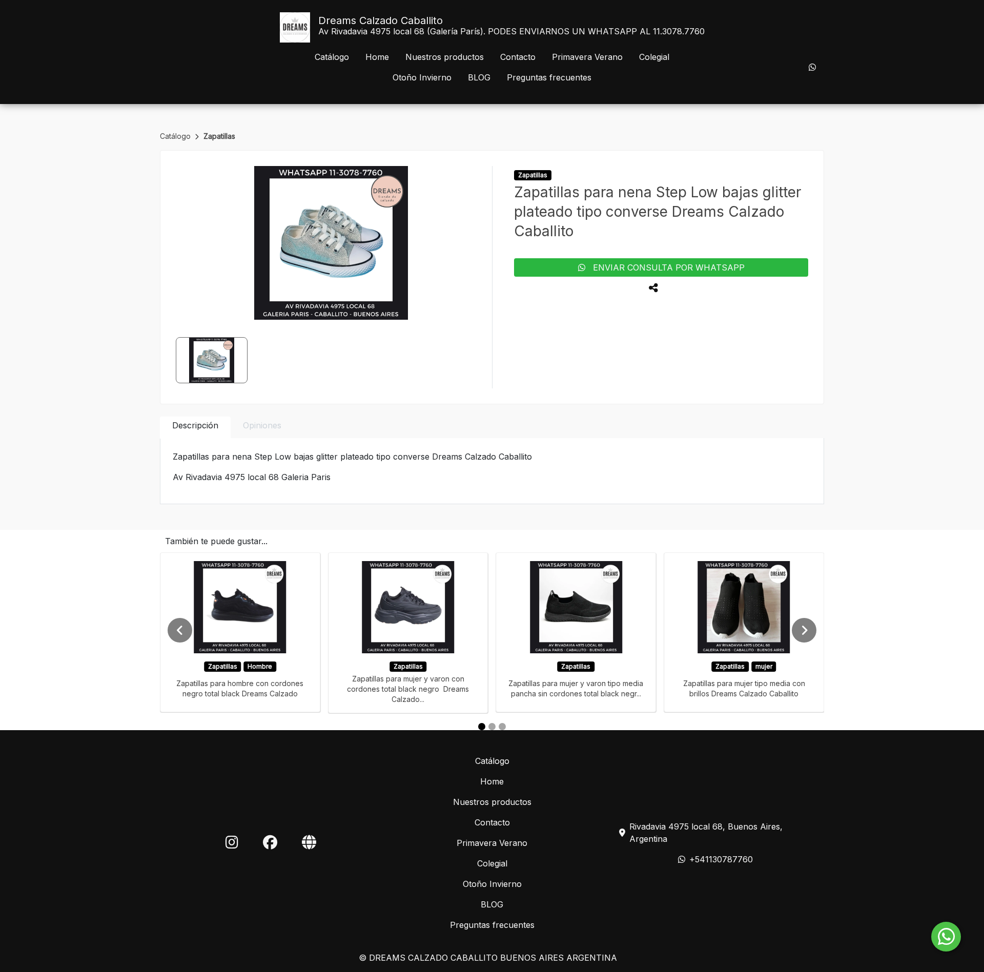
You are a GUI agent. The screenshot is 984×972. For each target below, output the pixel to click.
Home (377, 57)
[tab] (195, 428)
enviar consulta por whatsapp (665, 267)
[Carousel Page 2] (492, 726)
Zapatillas (219, 136)
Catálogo (332, 57)
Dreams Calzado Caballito (380, 20)
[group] (331, 243)
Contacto (518, 57)
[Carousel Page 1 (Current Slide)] (481, 726)
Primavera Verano (587, 57)
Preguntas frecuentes (549, 77)
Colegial (654, 57)
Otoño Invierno (422, 77)
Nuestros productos (444, 57)
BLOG (479, 77)
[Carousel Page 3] (502, 726)
